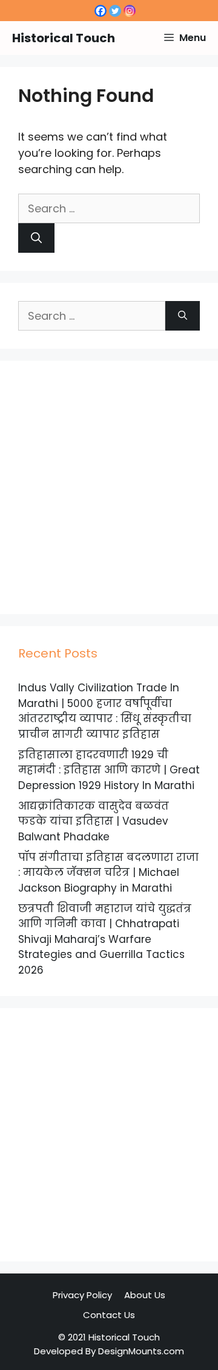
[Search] (36, 238)
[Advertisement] (109, 487)
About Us (144, 1295)
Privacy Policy (82, 1295)
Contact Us (109, 1314)
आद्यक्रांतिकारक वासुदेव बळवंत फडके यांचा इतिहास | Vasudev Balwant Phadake (93, 821)
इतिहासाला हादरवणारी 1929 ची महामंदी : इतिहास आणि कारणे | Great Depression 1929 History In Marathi (109, 770)
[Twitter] (115, 11)
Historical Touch (63, 38)
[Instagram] (130, 11)
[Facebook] (100, 11)
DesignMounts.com (141, 1351)
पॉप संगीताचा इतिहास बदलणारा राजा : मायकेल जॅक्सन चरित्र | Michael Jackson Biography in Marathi (108, 872)
